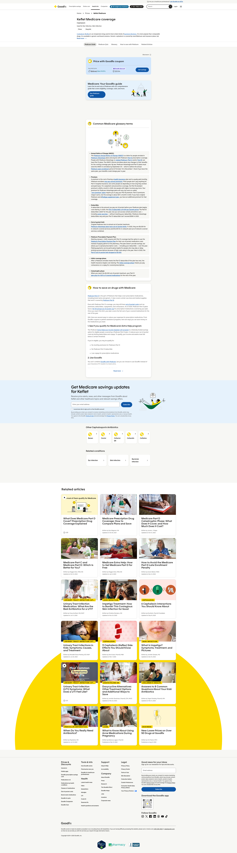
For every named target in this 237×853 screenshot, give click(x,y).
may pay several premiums (113, 181)
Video (82, 786)
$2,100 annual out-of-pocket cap (103, 309)
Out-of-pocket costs (67, 791)
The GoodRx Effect (106, 787)
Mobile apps (64, 771)
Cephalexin (80, 34)
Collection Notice (126, 779)
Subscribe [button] (126, 405)
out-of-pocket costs (132, 304)
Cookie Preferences (127, 782)
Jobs (102, 794)
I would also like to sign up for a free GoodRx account (89, 409)
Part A (130, 160)
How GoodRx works (86, 766)
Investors (104, 797)
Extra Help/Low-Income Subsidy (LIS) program (113, 330)
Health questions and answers (90, 805)
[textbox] (95, 404)
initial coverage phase (126, 263)
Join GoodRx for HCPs (176, 1)
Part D (130, 158)
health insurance (119, 179)
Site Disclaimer (125, 776)
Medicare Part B (108, 300)
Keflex (87, 34)
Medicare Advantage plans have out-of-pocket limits (109, 227)
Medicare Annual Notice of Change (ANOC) (108, 156)
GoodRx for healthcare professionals (88, 773)
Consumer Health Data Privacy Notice (128, 786)
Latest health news (86, 782)
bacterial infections (130, 34)
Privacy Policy (111, 416)
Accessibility (105, 769)
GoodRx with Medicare (108, 362)
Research (104, 784)
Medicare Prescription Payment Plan (103, 241)
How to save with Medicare (129, 44)
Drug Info (88, 29)
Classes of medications (68, 788)
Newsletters (84, 789)
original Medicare (121, 160)
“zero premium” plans (98, 193)
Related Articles (146, 44)
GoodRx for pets (66, 798)
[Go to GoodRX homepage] (60, 6)
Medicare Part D (93, 296)
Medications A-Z (66, 780)
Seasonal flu (84, 802)
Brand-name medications (68, 795)
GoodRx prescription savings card (69, 775)
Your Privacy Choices (127, 791)
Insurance (64, 768)
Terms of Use (90, 416)
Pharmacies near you (87, 769)
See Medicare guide (94, 94)
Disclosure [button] (146, 54)
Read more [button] (80, 38)
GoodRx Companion (67, 801)
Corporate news (106, 800)
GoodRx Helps (105, 790)
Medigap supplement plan (110, 197)
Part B (139, 160)
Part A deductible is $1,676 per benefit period (124, 210)
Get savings (142, 70)
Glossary (114, 44)
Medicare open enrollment (100, 169)
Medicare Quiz (103, 44)
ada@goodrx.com (169, 829)
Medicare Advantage (98, 158)
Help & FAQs (105, 766)
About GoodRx (105, 777)
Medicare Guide (90, 44)
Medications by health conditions (67, 784)
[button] (119, 7)
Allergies (83, 792)
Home (79, 13)
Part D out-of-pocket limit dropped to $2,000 (106, 252)
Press (103, 780)
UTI (82, 796)
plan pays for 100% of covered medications (105, 275)
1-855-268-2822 (158, 829)
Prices (87, 13)
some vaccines (103, 214)
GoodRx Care (65, 805)
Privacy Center (125, 769)
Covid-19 (83, 799)
